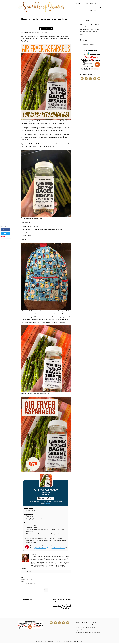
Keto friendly (53, 144)
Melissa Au (47, 504)
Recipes (27, 32)
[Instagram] (26, 571)
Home (22, 32)
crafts (56, 566)
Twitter (6, 233)
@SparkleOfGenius (40, 548)
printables (63, 566)
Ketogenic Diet (35, 144)
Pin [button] (50, 498)
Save (3, 236)
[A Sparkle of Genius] (42, 7)
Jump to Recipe (45, 29)
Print (41, 498)
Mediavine (80, 641)
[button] (43, 492)
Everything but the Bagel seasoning (51, 137)
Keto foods (29, 146)
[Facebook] (23, 571)
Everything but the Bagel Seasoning (33, 229)
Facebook (5, 229)
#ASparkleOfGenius (58, 548)
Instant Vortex (26, 226)
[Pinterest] (30, 571)
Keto (45, 590)
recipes (53, 566)
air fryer (56, 314)
